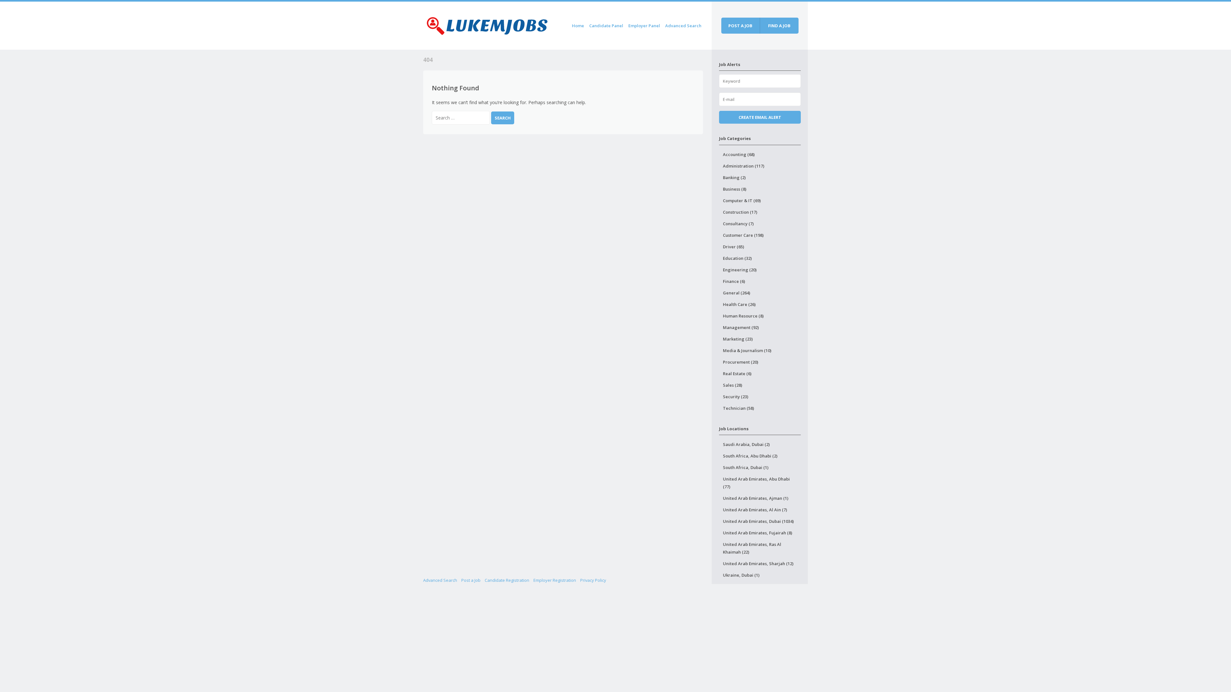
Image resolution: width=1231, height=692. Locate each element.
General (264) (736, 293)
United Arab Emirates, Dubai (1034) (758, 521)
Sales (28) (732, 385)
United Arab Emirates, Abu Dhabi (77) (756, 483)
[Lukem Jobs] (487, 24)
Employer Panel (644, 26)
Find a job (779, 26)
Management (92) (741, 327)
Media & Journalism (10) (747, 350)
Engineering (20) (740, 270)
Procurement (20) (740, 362)
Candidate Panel (606, 26)
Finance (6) (734, 281)
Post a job (740, 26)
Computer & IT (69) (742, 200)
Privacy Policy (593, 580)
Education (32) (737, 258)
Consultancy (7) (738, 224)
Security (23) (735, 397)
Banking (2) (734, 177)
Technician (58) (738, 408)
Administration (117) (743, 166)
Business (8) (734, 189)
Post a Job (471, 580)
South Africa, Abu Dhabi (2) (750, 456)
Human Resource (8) (743, 316)
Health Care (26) (739, 304)
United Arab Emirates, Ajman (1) (755, 498)
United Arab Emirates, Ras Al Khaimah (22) (752, 548)
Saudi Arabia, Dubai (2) (746, 444)
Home (578, 26)
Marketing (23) (738, 339)
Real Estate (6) (737, 373)
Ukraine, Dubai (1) (741, 575)
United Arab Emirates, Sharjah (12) (758, 563)
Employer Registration (554, 580)
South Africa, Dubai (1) (745, 467)
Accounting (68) (739, 154)
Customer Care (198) (743, 235)
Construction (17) (740, 212)
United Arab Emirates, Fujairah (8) (757, 533)
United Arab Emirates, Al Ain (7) (755, 510)
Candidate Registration (507, 580)
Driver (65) (733, 247)
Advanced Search (683, 26)
